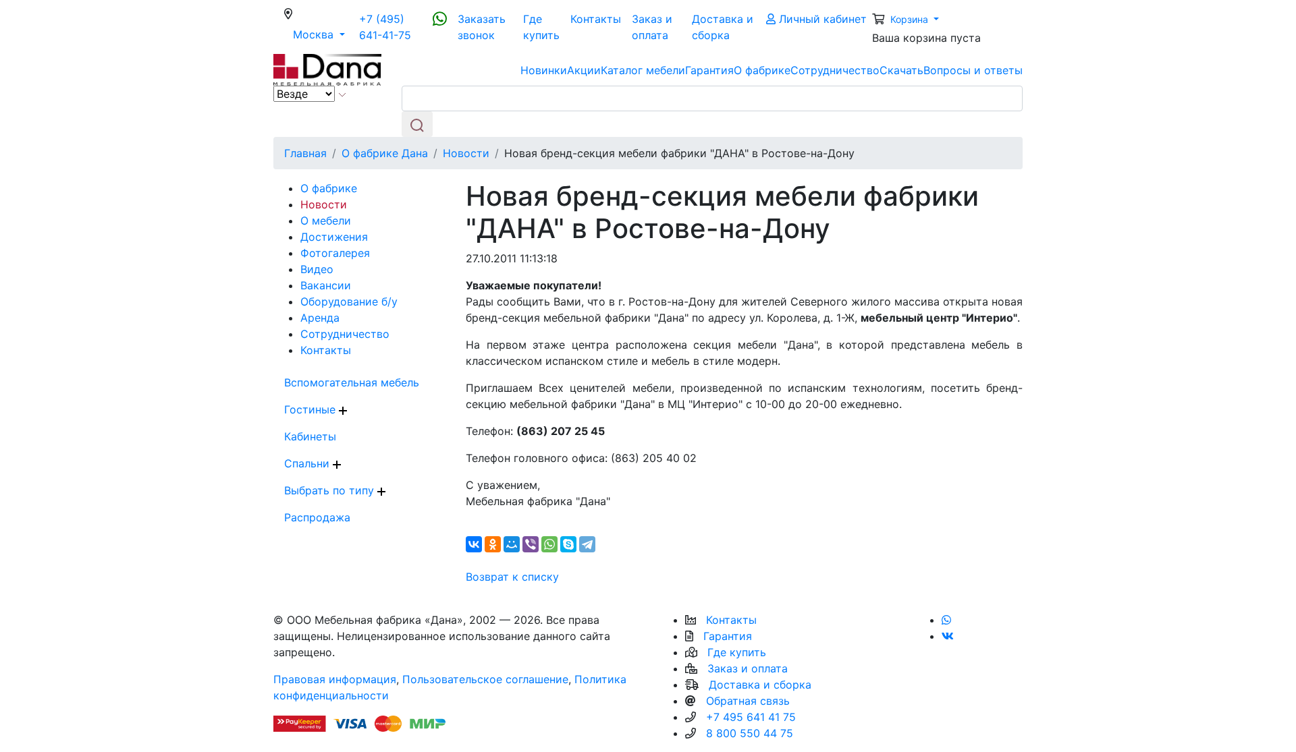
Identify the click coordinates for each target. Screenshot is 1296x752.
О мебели (325, 220)
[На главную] (327, 69)
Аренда (320, 317)
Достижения (334, 236)
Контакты (595, 19)
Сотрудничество (835, 70)
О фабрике (762, 70)
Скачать (901, 70)
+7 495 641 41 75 (751, 717)
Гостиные (311, 409)
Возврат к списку (512, 576)
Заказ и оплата (652, 27)
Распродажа (317, 517)
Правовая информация (334, 679)
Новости (323, 204)
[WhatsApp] (549, 544)
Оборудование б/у (349, 301)
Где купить (541, 27)
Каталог (643, 70)
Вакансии (325, 285)
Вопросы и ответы (973, 70)
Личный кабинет (821, 19)
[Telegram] (587, 544)
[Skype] (568, 544)
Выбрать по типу (330, 490)
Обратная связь (748, 700)
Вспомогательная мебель (351, 382)
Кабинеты (310, 436)
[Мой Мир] (512, 544)
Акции (584, 70)
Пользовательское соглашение (485, 679)
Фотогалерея (335, 253)
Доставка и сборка (722, 27)
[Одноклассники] (493, 544)
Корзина (910, 19)
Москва (323, 34)
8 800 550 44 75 (749, 733)
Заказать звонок (482, 27)
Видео (316, 269)
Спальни (308, 463)
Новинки (543, 70)
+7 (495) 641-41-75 (385, 27)
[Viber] (530, 544)
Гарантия (709, 70)
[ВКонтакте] (474, 544)
